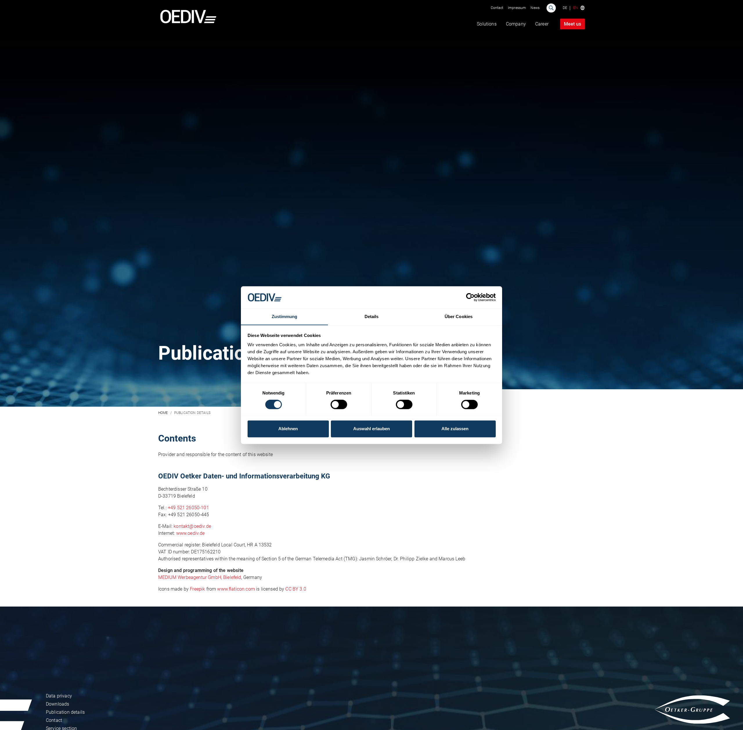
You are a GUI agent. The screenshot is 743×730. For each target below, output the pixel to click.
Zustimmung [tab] (284, 316)
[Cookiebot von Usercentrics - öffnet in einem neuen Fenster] (470, 297)
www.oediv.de (190, 533)
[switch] (339, 404)
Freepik (197, 589)
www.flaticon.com (236, 589)
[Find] (551, 7)
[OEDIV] (188, 16)
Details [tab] (372, 316)
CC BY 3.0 (295, 589)
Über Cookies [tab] (459, 316)
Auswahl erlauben (371, 428)
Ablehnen (288, 428)
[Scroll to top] (732, 719)
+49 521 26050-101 (188, 507)
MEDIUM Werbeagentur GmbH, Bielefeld (199, 577)
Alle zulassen (454, 428)
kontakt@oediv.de (192, 526)
